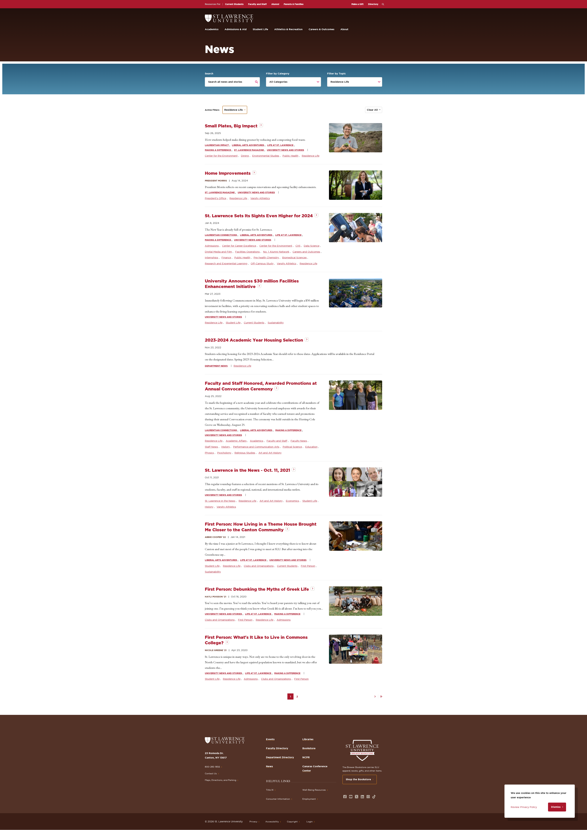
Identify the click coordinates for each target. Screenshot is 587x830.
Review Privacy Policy (524, 807)
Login (309, 821)
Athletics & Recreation (288, 29)
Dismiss (556, 807)
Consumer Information (278, 799)
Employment (309, 799)
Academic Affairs (236, 440)
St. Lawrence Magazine (249, 150)
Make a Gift (357, 4)
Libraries (307, 739)
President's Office (215, 198)
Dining (245, 155)
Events (270, 739)
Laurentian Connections (221, 235)
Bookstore (309, 748)
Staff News (211, 446)
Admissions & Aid (236, 29)
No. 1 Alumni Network (276, 251)
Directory (373, 4)
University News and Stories (285, 150)
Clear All (372, 109)
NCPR (306, 757)
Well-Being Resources (314, 790)
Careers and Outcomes (306, 251)
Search (209, 73)
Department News (216, 366)
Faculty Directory (277, 748)
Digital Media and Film (218, 251)
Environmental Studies (265, 155)
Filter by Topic (336, 73)
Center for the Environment (221, 155)
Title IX (269, 790)
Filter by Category (277, 73)
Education (311, 446)
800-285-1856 (212, 767)
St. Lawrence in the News (220, 500)
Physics (209, 452)
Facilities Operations (247, 251)
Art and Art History (269, 452)
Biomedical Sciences (294, 257)
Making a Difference (218, 150)
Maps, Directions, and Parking (220, 780)
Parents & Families (293, 4)
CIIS (297, 245)
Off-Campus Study (262, 263)
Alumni (275, 4)
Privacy (253, 821)
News (269, 766)
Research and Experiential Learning (226, 263)
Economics (292, 500)
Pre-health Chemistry (266, 257)
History (225, 446)
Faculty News (299, 440)
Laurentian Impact (217, 145)
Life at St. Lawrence (280, 145)
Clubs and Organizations (259, 566)
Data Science (311, 245)
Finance (226, 257)
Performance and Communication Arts (256, 446)
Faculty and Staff (257, 4)
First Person (308, 566)
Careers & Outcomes (321, 29)
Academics (211, 29)
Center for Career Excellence (239, 245)
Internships (211, 257)
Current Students (234, 4)
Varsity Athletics (260, 198)
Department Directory (280, 757)
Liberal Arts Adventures (248, 145)
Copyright (292, 821)
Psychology (224, 452)
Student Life (260, 29)
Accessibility (272, 821)
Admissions (212, 245)
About (344, 29)
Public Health (290, 155)
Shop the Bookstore (358, 779)
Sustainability (276, 322)
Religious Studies (244, 452)
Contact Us (211, 773)
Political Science (292, 446)
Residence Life (233, 109)
